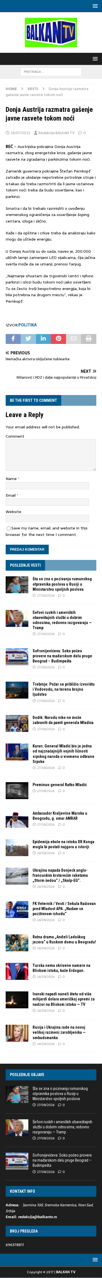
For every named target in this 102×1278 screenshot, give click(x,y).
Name (12, 479)
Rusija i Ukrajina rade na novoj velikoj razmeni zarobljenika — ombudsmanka (59, 1032)
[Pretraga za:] (51, 71)
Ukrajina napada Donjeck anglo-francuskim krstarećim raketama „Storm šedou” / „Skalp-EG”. (60, 875)
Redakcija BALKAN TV (57, 133)
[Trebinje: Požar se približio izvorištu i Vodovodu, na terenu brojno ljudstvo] (17, 690)
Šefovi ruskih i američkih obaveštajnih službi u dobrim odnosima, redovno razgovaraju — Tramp (62, 1127)
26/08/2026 (45, 853)
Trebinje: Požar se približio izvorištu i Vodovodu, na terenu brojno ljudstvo (64, 689)
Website (13, 512)
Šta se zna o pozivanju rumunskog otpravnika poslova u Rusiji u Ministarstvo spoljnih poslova (62, 584)
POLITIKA (27, 325)
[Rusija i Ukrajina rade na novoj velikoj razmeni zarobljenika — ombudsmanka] (17, 1033)
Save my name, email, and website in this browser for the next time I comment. (47, 531)
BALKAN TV (65, 1272)
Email (11, 495)
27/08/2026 (45, 595)
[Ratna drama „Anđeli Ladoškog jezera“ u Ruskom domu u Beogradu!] (17, 942)
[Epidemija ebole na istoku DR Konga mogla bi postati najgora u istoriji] (17, 847)
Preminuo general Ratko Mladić (60, 784)
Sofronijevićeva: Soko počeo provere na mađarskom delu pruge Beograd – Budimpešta (62, 656)
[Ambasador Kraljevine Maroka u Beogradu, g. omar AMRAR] (17, 819)
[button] (94, 5)
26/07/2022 (20, 133)
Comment (15, 436)
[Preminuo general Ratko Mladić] (17, 790)
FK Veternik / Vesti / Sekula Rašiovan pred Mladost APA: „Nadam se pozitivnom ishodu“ (64, 908)
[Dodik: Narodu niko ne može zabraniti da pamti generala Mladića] (17, 723)
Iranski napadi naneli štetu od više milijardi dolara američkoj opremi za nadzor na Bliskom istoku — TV (64, 999)
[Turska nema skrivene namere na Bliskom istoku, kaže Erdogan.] (17, 971)
